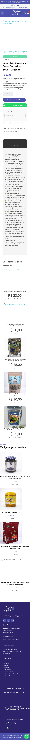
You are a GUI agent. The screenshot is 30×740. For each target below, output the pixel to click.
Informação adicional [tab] (15, 146)
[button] (11, 94)
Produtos (10, 51)
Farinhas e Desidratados (15, 299)
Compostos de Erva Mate (17, 123)
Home (5, 51)
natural (12, 131)
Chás (15, 333)
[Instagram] (15, 5)
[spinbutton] (8, 94)
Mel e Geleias (15, 484)
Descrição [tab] (15, 142)
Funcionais (17, 51)
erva (14, 128)
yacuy (16, 131)
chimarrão (10, 128)
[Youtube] (18, 5)
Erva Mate (15, 554)
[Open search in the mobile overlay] (25, 13)
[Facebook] (12, 5)
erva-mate (20, 128)
